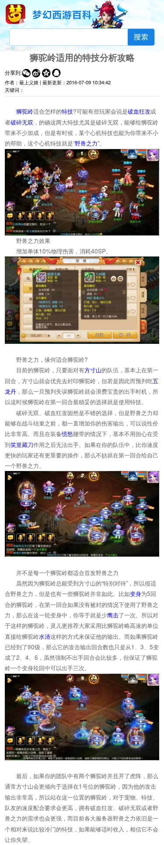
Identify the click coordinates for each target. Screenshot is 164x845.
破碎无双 (21, 122)
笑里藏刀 (21, 444)
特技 (67, 111)
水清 (44, 636)
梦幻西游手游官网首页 (15, 14)
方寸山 (92, 370)
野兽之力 (86, 143)
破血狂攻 (139, 111)
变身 (135, 593)
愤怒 (67, 433)
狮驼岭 (24, 111)
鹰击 (113, 615)
